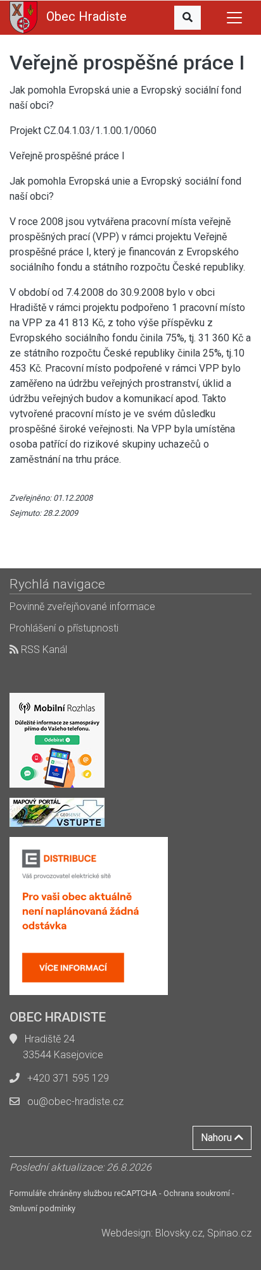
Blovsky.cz (179, 1233)
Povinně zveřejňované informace (82, 607)
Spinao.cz (229, 1233)
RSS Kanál (42, 650)
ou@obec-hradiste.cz (75, 1102)
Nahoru (217, 1138)
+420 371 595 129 (68, 1078)
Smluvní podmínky (42, 1208)
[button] (187, 18)
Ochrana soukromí (196, 1193)
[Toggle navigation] (234, 18)
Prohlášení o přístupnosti (64, 628)
